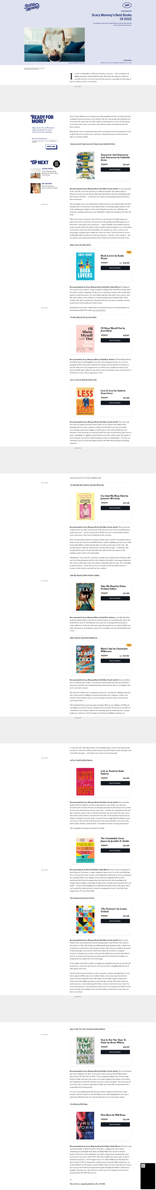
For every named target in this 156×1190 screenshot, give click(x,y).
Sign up (49, 146)
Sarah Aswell (128, 60)
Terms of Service (52, 141)
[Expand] (142, 1165)
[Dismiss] (153, 1165)
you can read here (99, 310)
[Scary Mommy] (31, 7)
